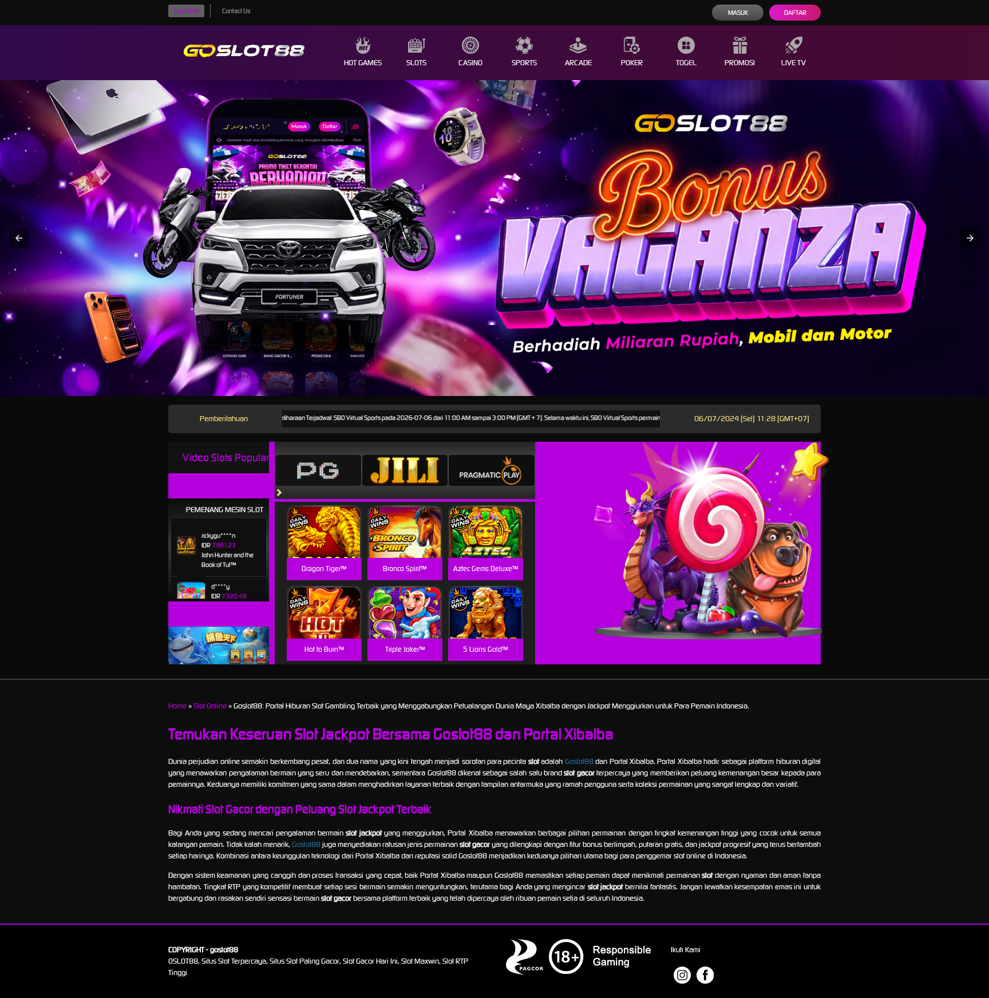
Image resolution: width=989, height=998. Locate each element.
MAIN (324, 544)
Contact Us (236, 11)
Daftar (795, 13)
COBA (324, 518)
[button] (19, 238)
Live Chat (186, 11)
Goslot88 (579, 761)
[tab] (318, 470)
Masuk (738, 13)
